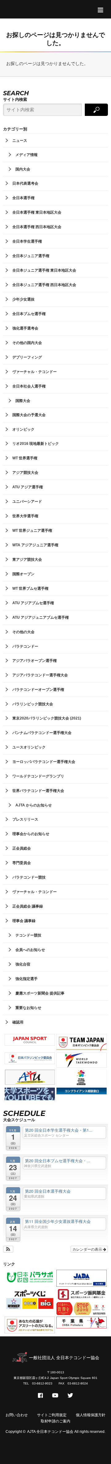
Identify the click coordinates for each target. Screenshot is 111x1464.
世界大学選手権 (25, 516)
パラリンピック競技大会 (32, 704)
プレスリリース (25, 819)
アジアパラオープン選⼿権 (34, 660)
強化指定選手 (26, 979)
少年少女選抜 (23, 299)
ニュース (19, 140)
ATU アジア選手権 (27, 487)
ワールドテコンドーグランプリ (38, 776)
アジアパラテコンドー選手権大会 (40, 675)
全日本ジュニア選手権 (30, 256)
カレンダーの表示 (87, 1249)
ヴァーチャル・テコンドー (34, 372)
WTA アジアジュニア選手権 (35, 545)
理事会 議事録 (23, 921)
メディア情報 (26, 155)
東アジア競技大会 (27, 559)
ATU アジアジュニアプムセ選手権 (40, 617)
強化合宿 (22, 964)
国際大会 (22, 401)
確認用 (17, 1022)
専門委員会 (21, 863)
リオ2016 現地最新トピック (35, 443)
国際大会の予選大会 (29, 415)
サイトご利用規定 (52, 1415)
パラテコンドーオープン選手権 (38, 689)
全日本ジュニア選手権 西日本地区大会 (44, 285)
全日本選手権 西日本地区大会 (36, 227)
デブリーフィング (27, 357)
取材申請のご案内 (55, 1421)
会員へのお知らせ (30, 950)
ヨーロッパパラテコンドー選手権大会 (43, 762)
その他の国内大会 (27, 343)
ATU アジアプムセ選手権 (33, 603)
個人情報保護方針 (90, 1415)
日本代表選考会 (25, 183)
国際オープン (23, 574)
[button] (8, 1249)
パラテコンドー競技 (29, 877)
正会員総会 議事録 (27, 906)
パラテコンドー (25, 646)
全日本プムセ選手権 (29, 314)
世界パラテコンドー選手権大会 (38, 791)
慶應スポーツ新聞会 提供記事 (39, 993)
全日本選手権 (23, 198)
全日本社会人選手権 (29, 386)
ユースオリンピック (29, 747)
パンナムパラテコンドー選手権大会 (42, 733)
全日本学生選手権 (27, 241)
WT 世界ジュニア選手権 (32, 530)
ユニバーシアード (27, 501)
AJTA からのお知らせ (33, 805)
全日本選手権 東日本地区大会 (36, 212)
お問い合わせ (17, 1415)
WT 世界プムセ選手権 (30, 588)
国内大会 (22, 169)
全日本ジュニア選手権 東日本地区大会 (44, 270)
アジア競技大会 (25, 472)
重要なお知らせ (28, 1008)
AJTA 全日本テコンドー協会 (50, 1431)
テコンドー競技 (28, 935)
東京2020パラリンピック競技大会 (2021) (46, 718)
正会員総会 (21, 848)
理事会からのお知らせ (30, 834)
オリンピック (23, 429)
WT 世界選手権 (24, 458)
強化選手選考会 (25, 328)
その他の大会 (23, 632)
